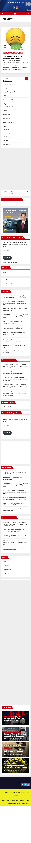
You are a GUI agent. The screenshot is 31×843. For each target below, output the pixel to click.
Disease (5, 52)
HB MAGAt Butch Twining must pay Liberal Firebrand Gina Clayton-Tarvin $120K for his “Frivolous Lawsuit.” (15, 524)
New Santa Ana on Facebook (11, 199)
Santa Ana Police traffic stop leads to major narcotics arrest (14, 720)
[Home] (2, 14)
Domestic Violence (12, 732)
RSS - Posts (6, 280)
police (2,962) (6, 114)
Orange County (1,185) (9, 122)
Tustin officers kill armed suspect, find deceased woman (15, 736)
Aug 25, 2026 (8, 723)
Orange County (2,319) (9, 92)
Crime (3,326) (6, 110)
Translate (14, 193)
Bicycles (12, 761)
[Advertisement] (15, 451)
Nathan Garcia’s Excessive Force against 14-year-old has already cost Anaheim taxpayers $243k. (15, 542)
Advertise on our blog (14, 800)
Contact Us (22, 800)
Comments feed (7, 569)
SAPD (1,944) (6, 96)
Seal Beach (14, 763)
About (7, 800)
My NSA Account (12, 803)
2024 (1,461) (6, 137)
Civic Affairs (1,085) (8, 99)
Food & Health (15, 52)
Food (9, 52)
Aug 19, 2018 (7, 60)
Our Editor (19, 803)
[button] (28, 13)
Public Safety (7, 763)
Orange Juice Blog (10, 518)
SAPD (19, 716)
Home (3, 800)
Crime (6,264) (6, 88)
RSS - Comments (7, 284)
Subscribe (7, 257)
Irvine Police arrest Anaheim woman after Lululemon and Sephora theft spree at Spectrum (14, 334)
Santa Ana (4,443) (8, 106)
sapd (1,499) (6, 118)
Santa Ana (21, 53)
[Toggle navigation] (15, 13)
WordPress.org (7, 573)
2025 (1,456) (6, 133)
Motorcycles (22, 761)
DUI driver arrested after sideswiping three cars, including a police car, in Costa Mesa (15, 379)
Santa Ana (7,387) (8, 84)
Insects (21, 52)
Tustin (19, 732)
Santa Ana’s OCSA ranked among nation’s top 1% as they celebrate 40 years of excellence (15, 366)
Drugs (9, 716)
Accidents (6, 761)
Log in (4, 561)
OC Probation (19, 745)
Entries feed (6, 565)
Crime (5, 716)
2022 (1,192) (6, 144)
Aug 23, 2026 (8, 754)
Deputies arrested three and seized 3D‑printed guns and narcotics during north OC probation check (15, 316)
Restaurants (14, 53)
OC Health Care (6, 53)
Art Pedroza (17, 60)
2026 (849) (6, 129)
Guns (13, 745)
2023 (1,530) (6, 141)
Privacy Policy (25, 803)
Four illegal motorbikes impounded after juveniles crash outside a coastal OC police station (14, 303)
